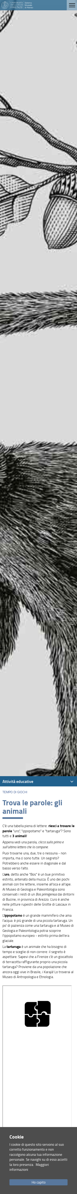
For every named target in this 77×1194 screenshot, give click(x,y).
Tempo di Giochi (14, 792)
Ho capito (39, 1182)
